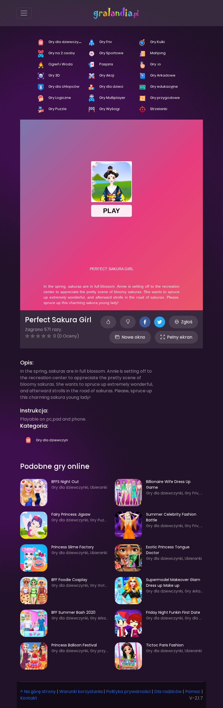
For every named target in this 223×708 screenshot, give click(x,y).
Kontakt (28, 698)
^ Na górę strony (38, 691)
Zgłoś (186, 322)
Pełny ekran (179, 337)
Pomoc (192, 691)
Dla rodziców (168, 691)
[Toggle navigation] (24, 13)
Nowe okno (133, 337)
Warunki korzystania (81, 691)
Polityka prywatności (128, 691)
